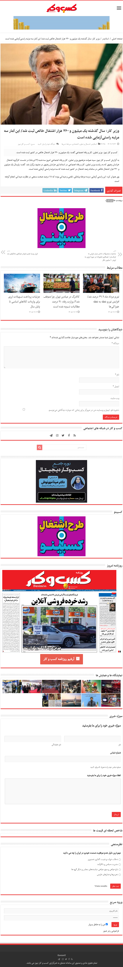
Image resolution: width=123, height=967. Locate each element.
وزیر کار (110, 200)
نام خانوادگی (56, 744)
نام (117, 375)
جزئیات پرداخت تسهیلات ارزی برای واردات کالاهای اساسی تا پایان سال (24, 301)
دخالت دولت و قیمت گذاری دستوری (103, 859)
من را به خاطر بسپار (97, 924)
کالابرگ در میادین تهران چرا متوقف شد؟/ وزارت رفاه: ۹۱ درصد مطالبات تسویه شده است (62, 301)
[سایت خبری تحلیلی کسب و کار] (61, 7)
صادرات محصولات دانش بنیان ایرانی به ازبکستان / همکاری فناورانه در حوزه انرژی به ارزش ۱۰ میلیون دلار (100, 256)
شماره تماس (115, 753)
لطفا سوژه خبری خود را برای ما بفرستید (104, 775)
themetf (61, 955)
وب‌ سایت (115, 398)
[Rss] (74, 435)
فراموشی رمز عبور (111, 931)
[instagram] (57, 435)
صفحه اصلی (117, 39)
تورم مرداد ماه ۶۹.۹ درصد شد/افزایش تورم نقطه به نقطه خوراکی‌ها (103, 301)
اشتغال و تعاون (85, 144)
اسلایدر (105, 39)
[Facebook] (68, 435)
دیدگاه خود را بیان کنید (46, 144)
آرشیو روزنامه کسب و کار (58, 659)
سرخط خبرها (66, 144)
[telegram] (51, 435)
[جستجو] (39, 447)
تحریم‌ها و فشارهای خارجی (107, 874)
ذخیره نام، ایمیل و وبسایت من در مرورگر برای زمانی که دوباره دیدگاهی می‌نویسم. (83, 410)
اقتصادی (75, 144)
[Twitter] (63, 435)
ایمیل (116, 386)
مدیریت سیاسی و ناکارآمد (107, 864)
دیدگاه (115, 343)
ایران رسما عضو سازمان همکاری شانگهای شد (22, 252)
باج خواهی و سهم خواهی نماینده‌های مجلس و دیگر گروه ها (94, 869)
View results (101, 886)
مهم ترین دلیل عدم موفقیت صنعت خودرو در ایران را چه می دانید (92, 853)
